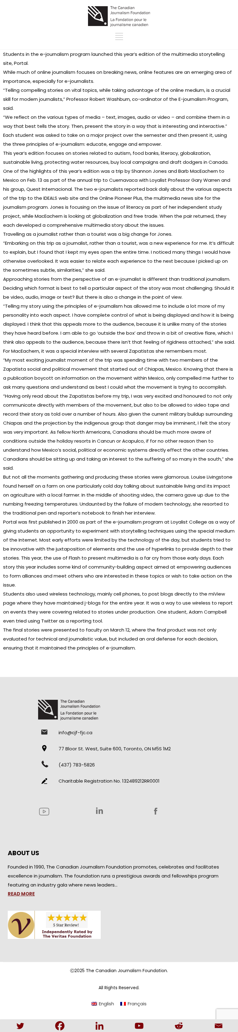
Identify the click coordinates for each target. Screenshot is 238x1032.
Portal (21, 63)
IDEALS (50, 198)
